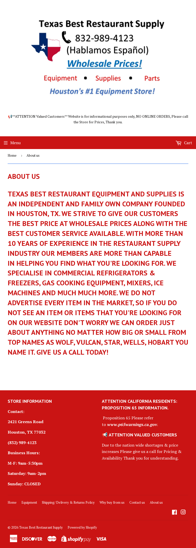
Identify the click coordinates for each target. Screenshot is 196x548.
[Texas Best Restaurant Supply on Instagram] (183, 512)
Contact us (137, 502)
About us (156, 502)
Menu (15, 142)
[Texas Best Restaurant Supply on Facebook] (174, 512)
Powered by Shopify (82, 527)
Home (12, 155)
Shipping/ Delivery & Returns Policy (68, 502)
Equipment (29, 502)
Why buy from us (112, 502)
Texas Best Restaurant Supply (41, 527)
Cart (187, 142)
